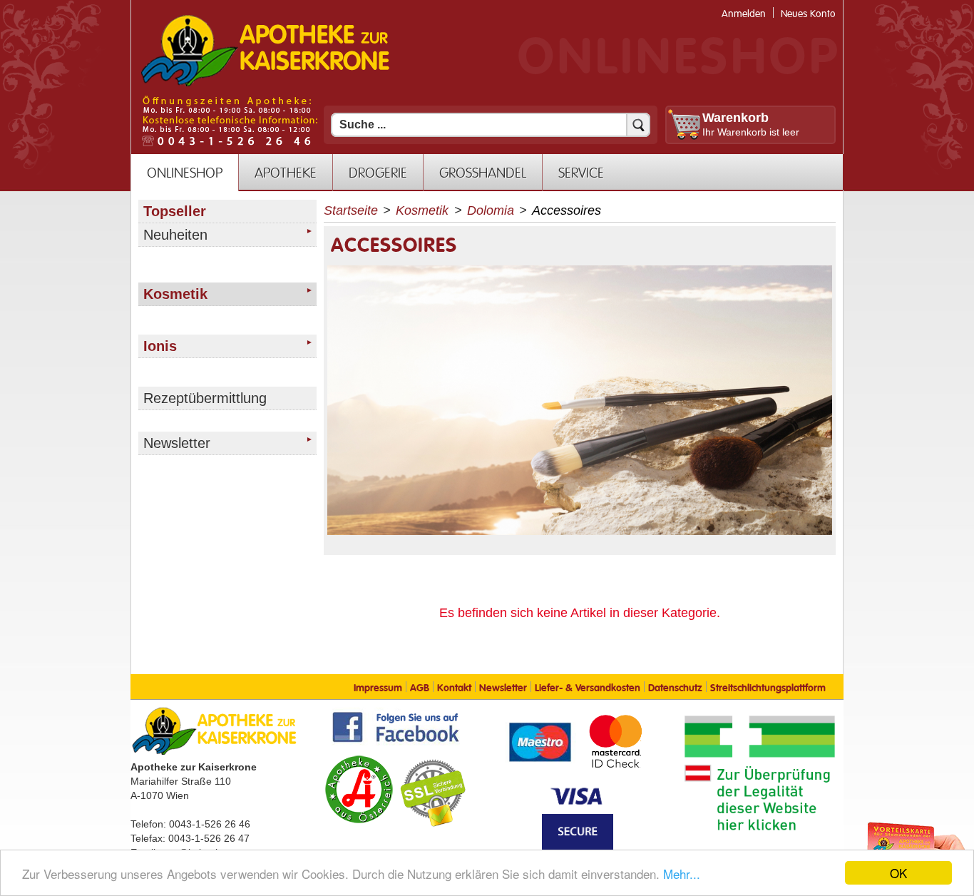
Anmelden (744, 14)
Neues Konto (808, 14)
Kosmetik (422, 210)
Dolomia (490, 210)
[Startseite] (265, 85)
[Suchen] (638, 125)
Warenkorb (735, 118)
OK (898, 873)
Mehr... (681, 873)
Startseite (351, 210)
